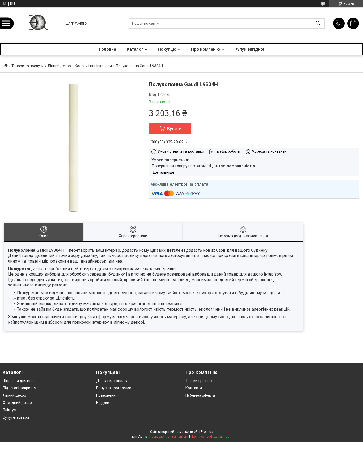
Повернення (107, 395)
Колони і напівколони (93, 66)
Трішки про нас (198, 381)
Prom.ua (207, 432)
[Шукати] (318, 23)
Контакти (193, 388)
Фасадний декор (17, 402)
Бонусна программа (113, 388)
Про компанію (205, 49)
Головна (107, 49)
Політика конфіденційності (211, 436)
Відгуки (102, 402)
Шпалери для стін (18, 381)
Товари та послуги (27, 66)
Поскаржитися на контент (168, 436)
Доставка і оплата (112, 381)
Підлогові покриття (19, 388)
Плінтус (9, 410)
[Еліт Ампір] (38, 23)
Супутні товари (16, 417)
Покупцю (167, 49)
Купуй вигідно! (249, 49)
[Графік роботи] (353, 23)
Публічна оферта (200, 395)
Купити (174, 128)
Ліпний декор (59, 66)
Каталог (135, 49)
